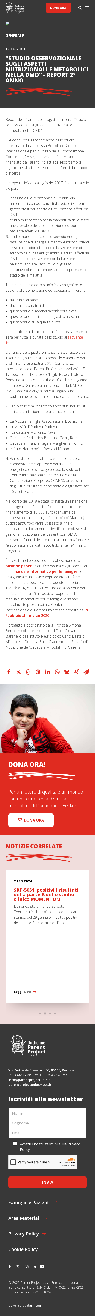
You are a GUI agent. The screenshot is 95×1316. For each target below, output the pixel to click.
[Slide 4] (55, 1013)
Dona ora (58, 8)
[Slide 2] (45, 1013)
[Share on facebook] (8, 672)
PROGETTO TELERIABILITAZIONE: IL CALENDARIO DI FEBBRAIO (44, 894)
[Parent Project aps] (15, 8)
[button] (87, 8)
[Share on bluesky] (66, 672)
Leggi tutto (22, 992)
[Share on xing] (76, 672)
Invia (47, 1182)
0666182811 (22, 1075)
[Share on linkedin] (47, 672)
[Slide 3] (50, 1013)
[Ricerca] (78, 8)
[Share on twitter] (18, 672)
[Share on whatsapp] (57, 672)
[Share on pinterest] (37, 672)
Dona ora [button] (34, 820)
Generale (15, 35)
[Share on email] (86, 672)
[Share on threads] (28, 672)
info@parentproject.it (26, 1080)
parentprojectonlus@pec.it (30, 1084)
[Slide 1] (39, 1013)
